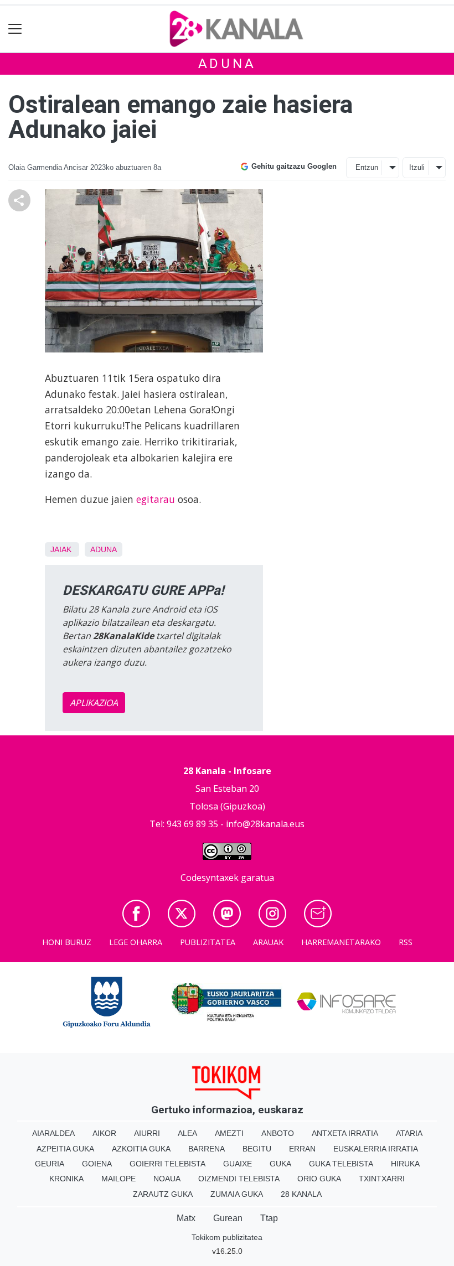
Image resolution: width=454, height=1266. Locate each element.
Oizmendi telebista (239, 1178)
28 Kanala (301, 1194)
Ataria (409, 1133)
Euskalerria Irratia (375, 1148)
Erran (302, 1148)
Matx (186, 1218)
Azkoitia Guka (141, 1148)
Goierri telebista (167, 1163)
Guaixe (237, 1163)
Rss (405, 942)
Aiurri (147, 1133)
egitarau (155, 499)
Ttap (269, 1218)
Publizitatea (207, 942)
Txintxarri (382, 1178)
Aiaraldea (53, 1133)
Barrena (206, 1148)
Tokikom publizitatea (227, 1237)
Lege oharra (135, 942)
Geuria (49, 1163)
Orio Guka (319, 1178)
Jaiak (60, 549)
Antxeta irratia (345, 1133)
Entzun (366, 167)
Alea (187, 1133)
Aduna (227, 63)
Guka (280, 1163)
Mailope (118, 1178)
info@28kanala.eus (265, 824)
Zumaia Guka (236, 1194)
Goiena (97, 1163)
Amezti (229, 1133)
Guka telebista (341, 1163)
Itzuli (417, 167)
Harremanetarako (341, 942)
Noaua (166, 1178)
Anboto (277, 1133)
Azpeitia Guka (65, 1148)
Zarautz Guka (163, 1194)
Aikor (104, 1133)
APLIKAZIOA (94, 703)
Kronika (66, 1178)
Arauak (268, 942)
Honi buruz (66, 942)
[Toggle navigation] (15, 29)
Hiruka (405, 1163)
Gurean (228, 1218)
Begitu (257, 1148)
